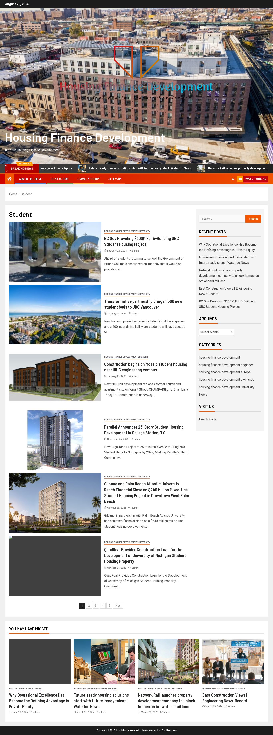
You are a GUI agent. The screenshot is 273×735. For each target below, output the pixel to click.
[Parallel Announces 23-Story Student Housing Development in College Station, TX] (55, 440)
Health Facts (208, 419)
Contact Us (60, 179)
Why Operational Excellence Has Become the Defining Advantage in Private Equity (39, 700)
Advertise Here (30, 179)
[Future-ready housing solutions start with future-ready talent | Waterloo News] (104, 661)
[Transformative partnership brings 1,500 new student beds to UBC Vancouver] (55, 314)
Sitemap (114, 179)
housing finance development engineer (126, 357)
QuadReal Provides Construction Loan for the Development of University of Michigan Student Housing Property (145, 555)
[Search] (233, 179)
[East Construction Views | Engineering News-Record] (233, 661)
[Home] (9, 179)
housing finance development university (127, 231)
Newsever (149, 730)
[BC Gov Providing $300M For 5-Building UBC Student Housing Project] (55, 252)
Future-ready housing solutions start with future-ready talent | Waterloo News (103, 168)
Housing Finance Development (85, 137)
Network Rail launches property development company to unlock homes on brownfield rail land (229, 275)
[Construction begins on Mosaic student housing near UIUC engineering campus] (55, 377)
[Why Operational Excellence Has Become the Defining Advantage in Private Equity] (40, 661)
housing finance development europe (225, 372)
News (203, 394)
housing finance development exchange (226, 379)
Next (118, 605)
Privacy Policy (88, 179)
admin (135, 250)
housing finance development (219, 357)
